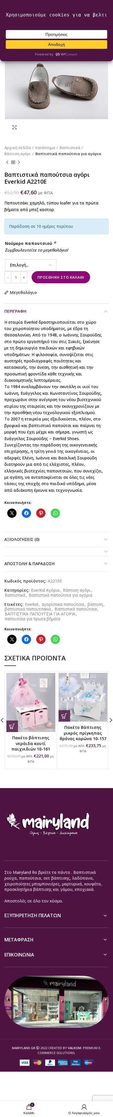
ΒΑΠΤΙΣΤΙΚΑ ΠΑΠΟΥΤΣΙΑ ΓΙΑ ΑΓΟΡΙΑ (40, 614)
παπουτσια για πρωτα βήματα (32, 619)
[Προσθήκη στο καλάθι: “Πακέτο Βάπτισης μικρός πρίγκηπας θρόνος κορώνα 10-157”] (64, 716)
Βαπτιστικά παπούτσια (75, 609)
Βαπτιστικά (70, 147)
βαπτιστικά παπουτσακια (28, 609)
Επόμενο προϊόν (19, 162)
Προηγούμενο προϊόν (7, 162)
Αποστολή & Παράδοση (29, 563)
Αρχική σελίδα (17, 147)
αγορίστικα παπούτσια (63, 604)
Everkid (31, 604)
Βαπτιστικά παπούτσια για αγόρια (68, 153)
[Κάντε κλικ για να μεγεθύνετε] (14, 127)
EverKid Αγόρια (45, 590)
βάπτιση (95, 604)
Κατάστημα (45, 147)
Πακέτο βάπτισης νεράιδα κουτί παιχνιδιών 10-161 (30, 743)
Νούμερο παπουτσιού (30, 243)
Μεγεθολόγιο (23, 293)
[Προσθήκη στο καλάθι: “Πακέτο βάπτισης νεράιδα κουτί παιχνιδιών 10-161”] (12, 726)
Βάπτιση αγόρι (17, 153)
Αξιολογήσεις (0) (21, 539)
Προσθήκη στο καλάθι (60, 277)
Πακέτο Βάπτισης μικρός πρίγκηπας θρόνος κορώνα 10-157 (83, 733)
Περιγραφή (15, 311)
